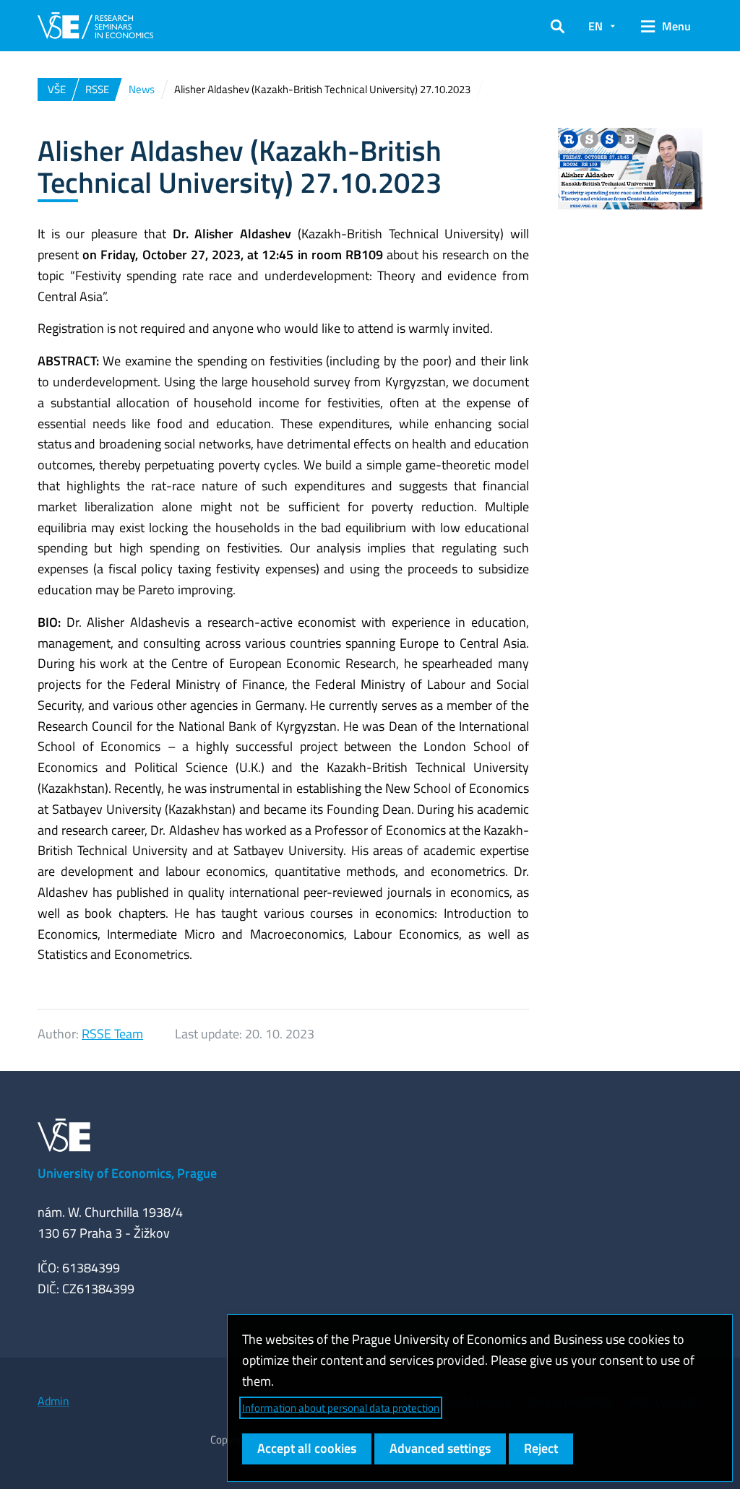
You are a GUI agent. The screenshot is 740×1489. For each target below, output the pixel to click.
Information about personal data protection (340, 1407)
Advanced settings (440, 1448)
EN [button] (595, 26)
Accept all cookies (306, 1448)
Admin (53, 1401)
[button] (557, 26)
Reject (541, 1448)
